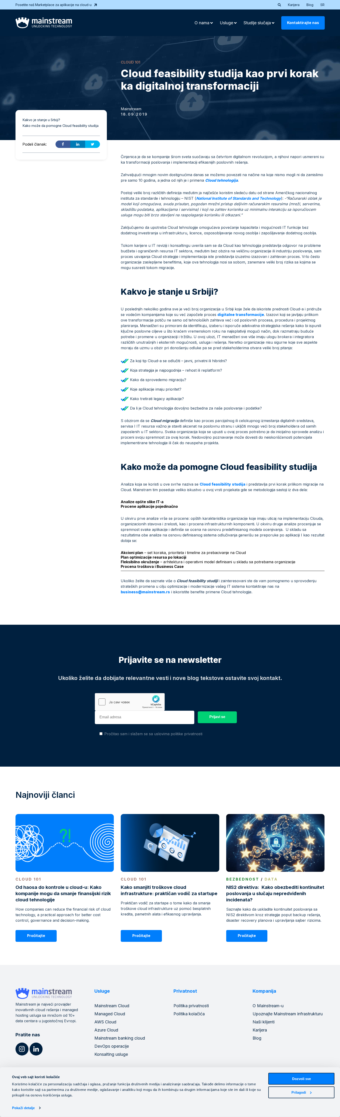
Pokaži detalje (23, 1108)
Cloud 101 (130, 62)
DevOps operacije (111, 1046)
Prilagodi (298, 1092)
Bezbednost (242, 879)
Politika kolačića (189, 1013)
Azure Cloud (106, 1030)
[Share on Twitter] (92, 144)
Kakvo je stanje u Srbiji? (41, 120)
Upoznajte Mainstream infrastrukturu (288, 1013)
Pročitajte (36, 935)
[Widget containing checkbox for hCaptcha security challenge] (130, 702)
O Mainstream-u (268, 1005)
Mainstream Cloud (111, 1005)
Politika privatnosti (191, 1005)
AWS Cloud (105, 1021)
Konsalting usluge (111, 1054)
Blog (309, 5)
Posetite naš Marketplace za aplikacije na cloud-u (53, 5)
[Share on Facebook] (63, 144)
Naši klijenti (264, 1021)
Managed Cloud (109, 1013)
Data (271, 879)
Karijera (294, 5)
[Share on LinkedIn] (77, 144)
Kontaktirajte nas (303, 22)
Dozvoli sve (301, 1079)
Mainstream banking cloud (119, 1038)
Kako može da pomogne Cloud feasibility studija (61, 125)
